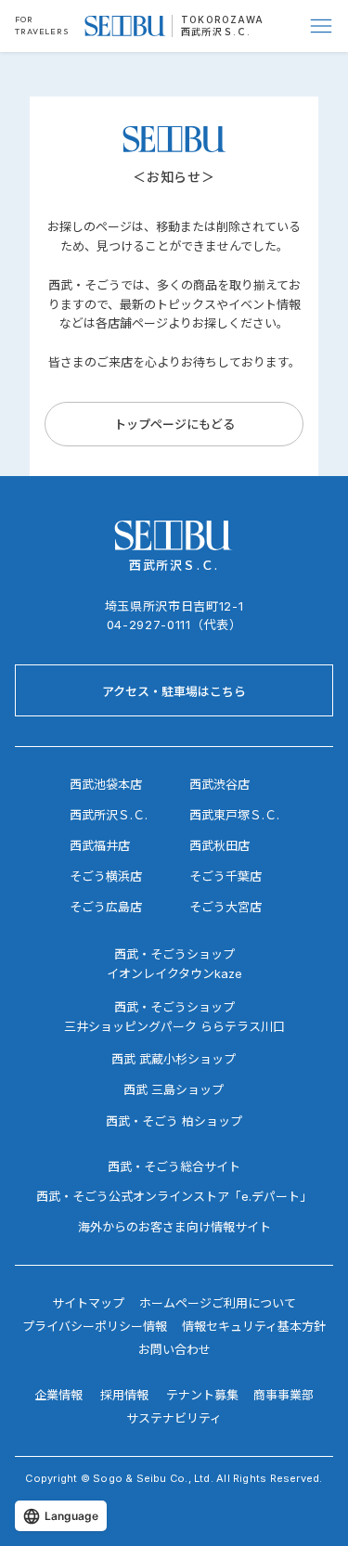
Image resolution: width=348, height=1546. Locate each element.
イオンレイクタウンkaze (174, 973)
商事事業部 (283, 1394)
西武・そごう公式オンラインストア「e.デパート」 (174, 1196)
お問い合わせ (174, 1349)
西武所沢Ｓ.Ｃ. (216, 31)
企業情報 (58, 1394)
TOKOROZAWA (222, 19)
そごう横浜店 (106, 876)
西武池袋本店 (106, 784)
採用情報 (124, 1394)
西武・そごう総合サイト (174, 1166)
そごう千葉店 (225, 876)
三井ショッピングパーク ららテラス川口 (174, 1026)
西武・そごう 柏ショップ (174, 1121)
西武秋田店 (219, 845)
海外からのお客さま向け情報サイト (174, 1226)
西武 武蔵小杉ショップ (173, 1058)
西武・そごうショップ (174, 1006)
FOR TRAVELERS (42, 25)
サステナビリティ (174, 1418)
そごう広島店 (106, 906)
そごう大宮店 (225, 906)
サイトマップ (88, 1302)
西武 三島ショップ (173, 1089)
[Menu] (322, 26)
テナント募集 (202, 1394)
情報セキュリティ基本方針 (254, 1326)
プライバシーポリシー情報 (94, 1326)
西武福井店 (100, 845)
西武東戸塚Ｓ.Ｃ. (234, 814)
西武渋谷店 (219, 784)
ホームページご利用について (217, 1302)
